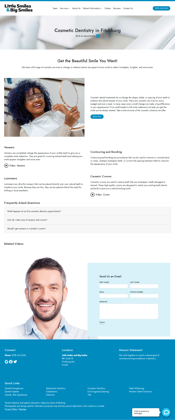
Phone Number (136, 292)
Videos (107, 8)
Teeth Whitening (136, 388)
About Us (76, 8)
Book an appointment (85, 35)
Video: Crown (103, 194)
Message (103, 301)
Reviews (117, 8)
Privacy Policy (11, 409)
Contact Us (128, 8)
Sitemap (22, 409)
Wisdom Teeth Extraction (140, 391)
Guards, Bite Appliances (16, 394)
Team (55, 8)
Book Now (97, 116)
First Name (104, 282)
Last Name (134, 282)
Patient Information (91, 8)
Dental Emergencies (14, 388)
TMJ (89, 394)
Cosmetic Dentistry (96, 388)
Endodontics (51, 391)
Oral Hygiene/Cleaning (98, 391)
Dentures (50, 394)
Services (64, 8)
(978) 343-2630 (161, 8)
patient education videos (35, 402)
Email (101, 292)
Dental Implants (12, 391)
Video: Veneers (17, 165)
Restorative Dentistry (55, 388)
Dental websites (12, 402)
